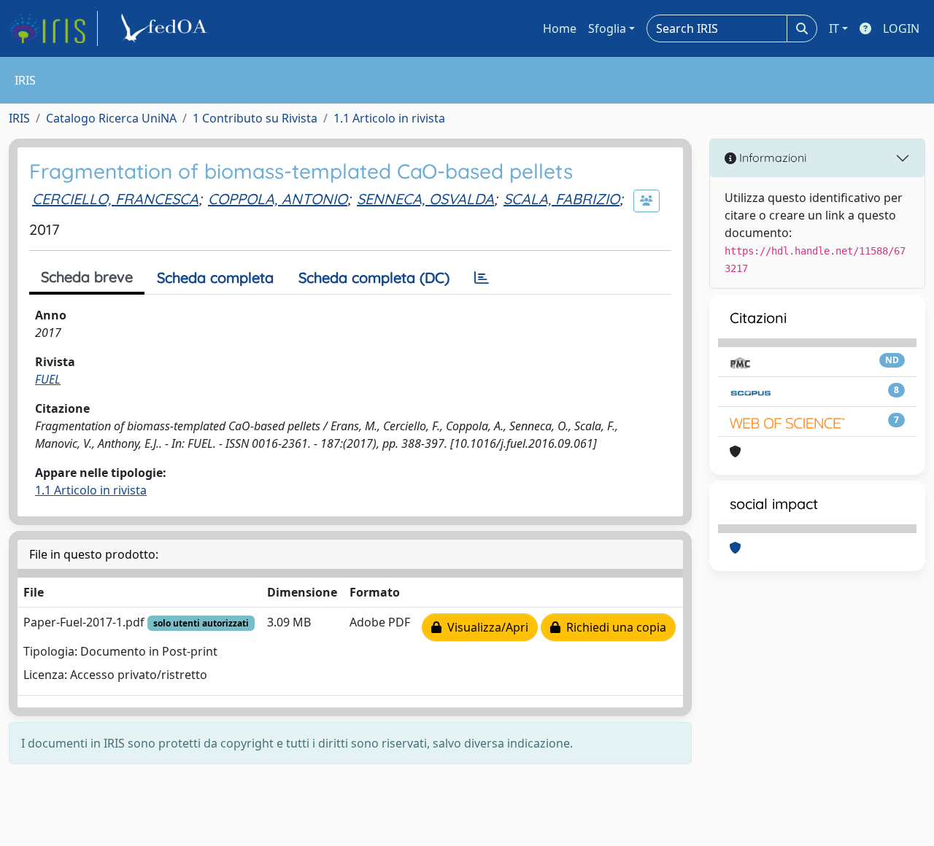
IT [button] (834, 28)
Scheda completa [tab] (215, 277)
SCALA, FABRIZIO (561, 199)
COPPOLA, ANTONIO (277, 199)
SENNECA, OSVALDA (425, 199)
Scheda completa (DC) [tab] (373, 277)
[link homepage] (53, 28)
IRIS (19, 118)
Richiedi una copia (613, 627)
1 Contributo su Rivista (255, 118)
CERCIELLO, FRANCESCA (115, 199)
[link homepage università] (166, 28)
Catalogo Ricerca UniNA (111, 118)
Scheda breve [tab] (87, 277)
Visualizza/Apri (484, 627)
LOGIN (901, 28)
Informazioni (771, 157)
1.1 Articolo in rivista (389, 118)
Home (559, 28)
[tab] (481, 278)
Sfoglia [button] (607, 28)
